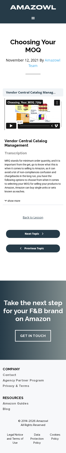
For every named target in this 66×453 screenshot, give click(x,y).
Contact (9, 375)
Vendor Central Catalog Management (35, 92)
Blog (6, 409)
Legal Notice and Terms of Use (15, 439)
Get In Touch (33, 336)
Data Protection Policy (37, 439)
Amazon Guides (15, 403)
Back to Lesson (33, 217)
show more (14, 200)
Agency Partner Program (23, 380)
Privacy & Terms (16, 386)
